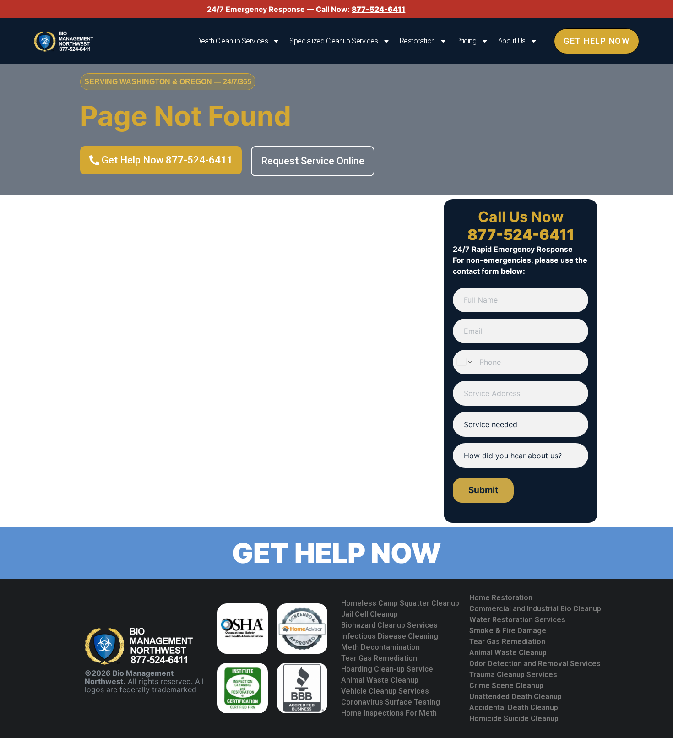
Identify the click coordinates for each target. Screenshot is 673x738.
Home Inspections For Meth (389, 713)
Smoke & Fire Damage (507, 630)
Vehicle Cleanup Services (385, 691)
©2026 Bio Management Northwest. (129, 677)
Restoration (417, 41)
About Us (512, 41)
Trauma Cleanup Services (513, 674)
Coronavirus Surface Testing (390, 702)
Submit (483, 490)
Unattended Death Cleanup (515, 696)
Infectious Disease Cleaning (389, 636)
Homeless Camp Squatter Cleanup (400, 603)
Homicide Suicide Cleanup (514, 718)
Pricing (466, 41)
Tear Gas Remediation (379, 658)
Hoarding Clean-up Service (387, 669)
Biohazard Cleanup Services (389, 625)
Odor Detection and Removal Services (535, 663)
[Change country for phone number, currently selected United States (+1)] (463, 362)
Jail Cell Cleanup (369, 614)
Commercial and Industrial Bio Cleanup (535, 608)
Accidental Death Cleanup (513, 707)
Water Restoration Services (517, 619)
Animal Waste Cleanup (379, 680)
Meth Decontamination (380, 647)
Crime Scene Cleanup (506, 685)
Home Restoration (500, 597)
